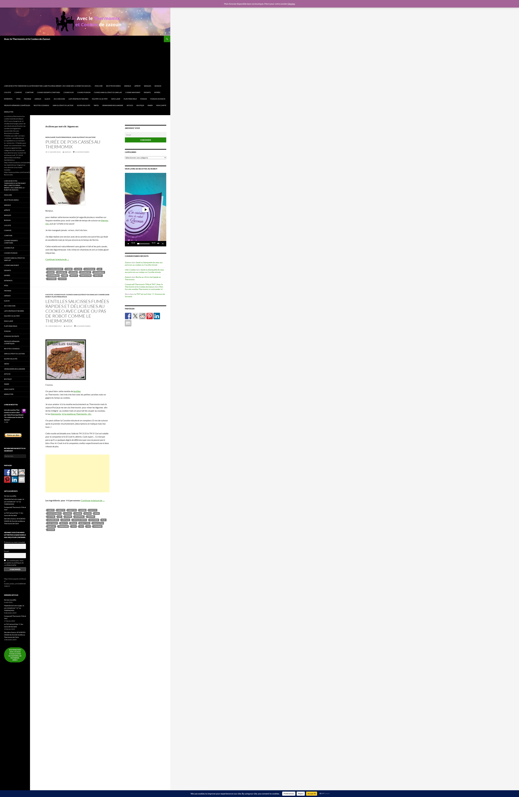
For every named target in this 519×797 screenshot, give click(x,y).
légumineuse (99, 272)
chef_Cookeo (130, 270)
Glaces (47, 99)
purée (64, 275)
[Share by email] (128, 323)
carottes (72, 510)
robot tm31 (84, 523)
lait (99, 269)
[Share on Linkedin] (157, 316)
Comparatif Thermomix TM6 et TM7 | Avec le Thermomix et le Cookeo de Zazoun (144, 285)
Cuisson (78, 513)
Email (6, 551)
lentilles (77, 391)
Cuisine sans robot (132, 92)
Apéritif (137, 86)
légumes (73, 272)
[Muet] (158, 243)
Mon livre (99, 86)
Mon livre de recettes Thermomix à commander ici (144, 288)
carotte (60, 510)
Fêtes (18, 99)
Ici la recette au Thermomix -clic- (77, 414)
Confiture (29, 92)
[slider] (143, 243)
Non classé (115, 99)
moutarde (94, 520)
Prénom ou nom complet (14, 542)
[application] (145, 209)
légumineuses (53, 275)
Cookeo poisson (83, 92)
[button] (145, 209)
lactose (51, 517)
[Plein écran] (162, 243)
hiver (96, 513)
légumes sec (85, 272)
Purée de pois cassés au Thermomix (72, 144)
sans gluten (86, 275)
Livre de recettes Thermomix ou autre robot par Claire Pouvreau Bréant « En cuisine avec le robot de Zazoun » (47, 86)
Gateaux (38, 99)
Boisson (158, 86)
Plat (104, 520)
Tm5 (88, 526)
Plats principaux (130, 99)
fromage (27, 99)
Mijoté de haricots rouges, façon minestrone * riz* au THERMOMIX (14, 501)
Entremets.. (8, 99)
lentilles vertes (79, 520)
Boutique (140, 105)
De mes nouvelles (10, 496)
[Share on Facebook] (128, 316)
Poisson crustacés (157, 99)
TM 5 (81, 526)
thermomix (56, 414)
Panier (150, 105)
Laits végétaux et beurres (78, 99)
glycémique (89, 269)
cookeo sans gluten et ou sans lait (108, 92)
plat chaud (52, 523)
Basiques (147, 86)
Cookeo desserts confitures (48, 92)
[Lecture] (128, 243)
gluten (78, 269)
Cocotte (7, 92)
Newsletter (8, 112)
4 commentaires (82, 152)
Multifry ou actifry (100, 99)
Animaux (127, 86)
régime (73, 523)
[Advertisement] (86, 62)
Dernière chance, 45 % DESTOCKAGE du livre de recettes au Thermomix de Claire (15, 521)
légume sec (61, 272)
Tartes (96, 105)
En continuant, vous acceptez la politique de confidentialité (14, 562)
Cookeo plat (69, 92)
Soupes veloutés (83, 105)
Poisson (143, 99)
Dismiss (291, 3)
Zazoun (67, 152)
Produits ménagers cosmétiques (17, 105)
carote (51, 510)
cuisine (69, 269)
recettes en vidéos (113, 86)
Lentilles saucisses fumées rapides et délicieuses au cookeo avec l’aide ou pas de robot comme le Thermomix (77, 311)
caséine (83, 510)
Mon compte (161, 105)
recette (74, 275)
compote (18, 92)
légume (51, 272)
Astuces (130, 105)
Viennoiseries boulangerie (112, 105)
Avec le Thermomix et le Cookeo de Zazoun (27, 38)
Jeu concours (59, 99)
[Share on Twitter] (135, 316)
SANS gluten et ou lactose (63, 105)
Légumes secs (53, 520)
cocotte (92, 510)
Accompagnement (55, 269)
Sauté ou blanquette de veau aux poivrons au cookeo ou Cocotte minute (144, 263)
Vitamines (52, 279)
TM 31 (74, 526)
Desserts (147, 92)
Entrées (157, 92)
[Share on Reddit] (142, 316)
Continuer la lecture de (57, 259)
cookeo (67, 513)
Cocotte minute (54, 513)
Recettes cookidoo (41, 105)
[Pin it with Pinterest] (149, 316)
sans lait (98, 275)
